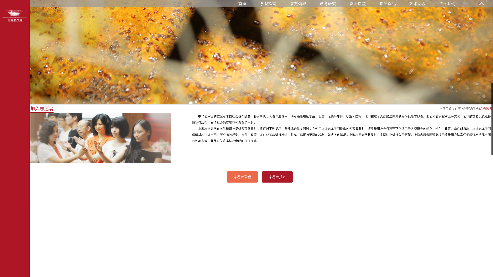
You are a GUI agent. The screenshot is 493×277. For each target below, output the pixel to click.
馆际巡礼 (388, 3)
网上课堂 (358, 3)
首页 (242, 3)
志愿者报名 (277, 177)
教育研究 (328, 3)
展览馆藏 (298, 3)
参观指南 (268, 3)
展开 (481, 3)
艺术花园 (417, 3)
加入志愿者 (484, 108)
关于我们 (447, 3)
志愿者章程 (242, 177)
